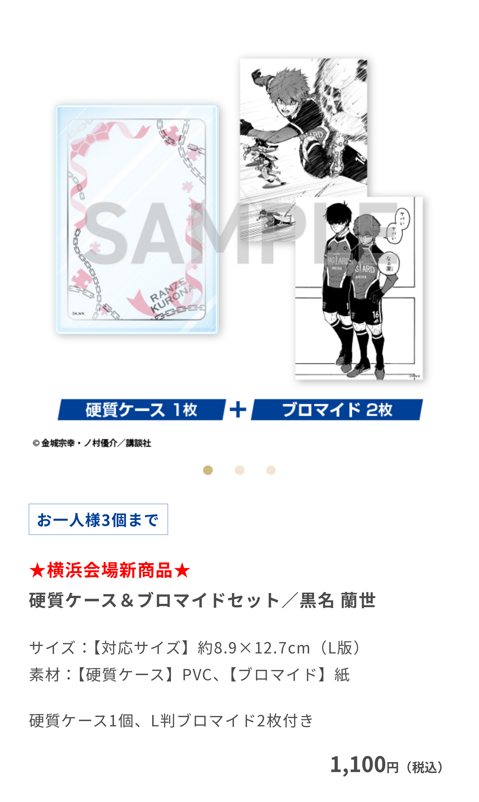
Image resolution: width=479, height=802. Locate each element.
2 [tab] (239, 470)
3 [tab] (271, 470)
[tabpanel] (239, 239)
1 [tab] (208, 470)
